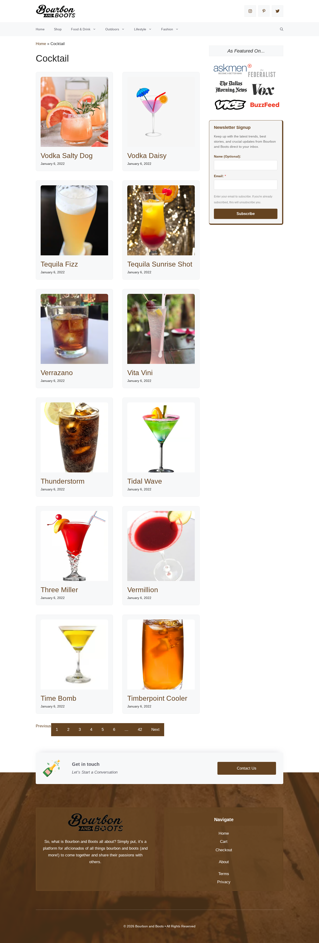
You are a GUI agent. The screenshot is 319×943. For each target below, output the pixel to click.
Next (155, 729)
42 (140, 729)
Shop (58, 29)
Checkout (224, 850)
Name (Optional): (227, 156)
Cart (223, 841)
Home (40, 29)
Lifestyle (140, 29)
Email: (220, 176)
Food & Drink (80, 29)
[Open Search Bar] (281, 29)
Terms (223, 874)
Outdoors (112, 29)
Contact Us (246, 768)
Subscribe (246, 214)
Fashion (167, 29)
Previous (43, 726)
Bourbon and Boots (81, 841)
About (224, 862)
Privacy (223, 882)
